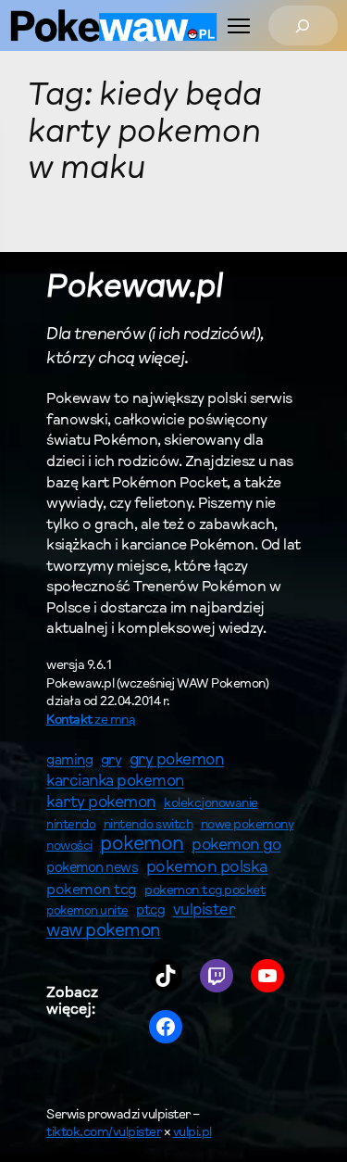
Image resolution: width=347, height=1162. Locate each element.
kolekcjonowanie (211, 804)
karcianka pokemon (115, 781)
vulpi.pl (192, 1133)
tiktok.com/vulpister (103, 1133)
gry (111, 760)
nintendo (70, 825)
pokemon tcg (91, 890)
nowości (69, 846)
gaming (69, 761)
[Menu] (238, 26)
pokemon (142, 845)
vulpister (204, 910)
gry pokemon (177, 760)
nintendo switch (148, 825)
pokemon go (236, 846)
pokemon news (92, 869)
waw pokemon (103, 932)
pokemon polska (207, 868)
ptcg (150, 911)
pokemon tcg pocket (205, 891)
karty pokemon (101, 803)
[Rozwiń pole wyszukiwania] (303, 25)
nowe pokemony (247, 825)
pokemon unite (87, 911)
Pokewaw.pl (134, 288)
